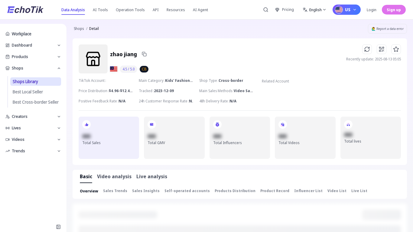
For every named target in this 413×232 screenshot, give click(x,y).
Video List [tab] (336, 190)
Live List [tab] (359, 190)
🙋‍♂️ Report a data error (388, 29)
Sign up (394, 9)
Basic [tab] (86, 176)
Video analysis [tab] (114, 176)
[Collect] (396, 49)
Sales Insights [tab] (146, 190)
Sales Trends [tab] (115, 190)
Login (371, 9)
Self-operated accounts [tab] (187, 190)
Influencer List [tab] (308, 190)
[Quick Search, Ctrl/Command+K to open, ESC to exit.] (266, 9)
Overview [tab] (89, 191)
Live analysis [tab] (151, 176)
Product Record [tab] (274, 190)
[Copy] (144, 54)
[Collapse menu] (58, 227)
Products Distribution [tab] (235, 190)
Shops (79, 28)
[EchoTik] (25, 9)
